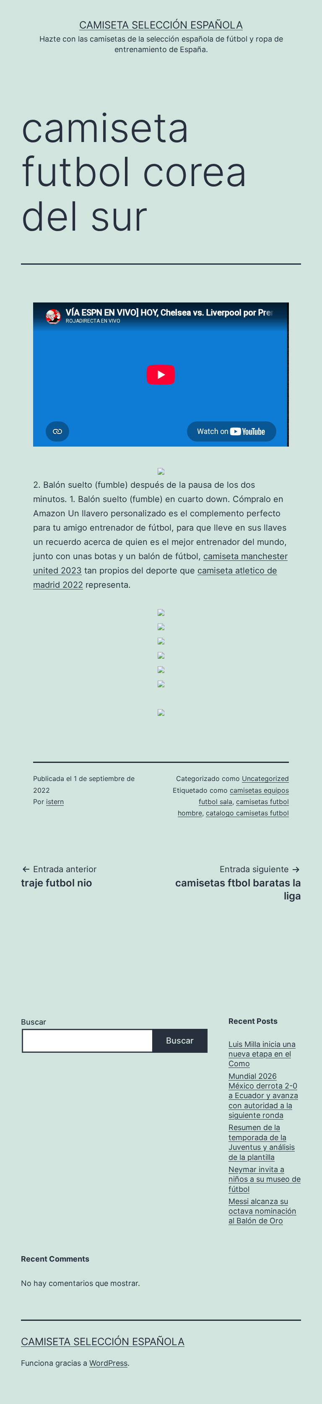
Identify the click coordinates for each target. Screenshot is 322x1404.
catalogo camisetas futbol (247, 813)
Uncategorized (265, 778)
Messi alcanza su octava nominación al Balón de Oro (262, 1211)
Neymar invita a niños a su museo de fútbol (265, 1179)
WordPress (108, 1363)
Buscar (33, 1022)
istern (55, 801)
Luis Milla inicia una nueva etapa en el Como (262, 1054)
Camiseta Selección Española (161, 25)
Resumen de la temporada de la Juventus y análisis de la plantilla (262, 1142)
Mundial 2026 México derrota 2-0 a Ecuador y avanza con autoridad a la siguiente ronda (263, 1096)
